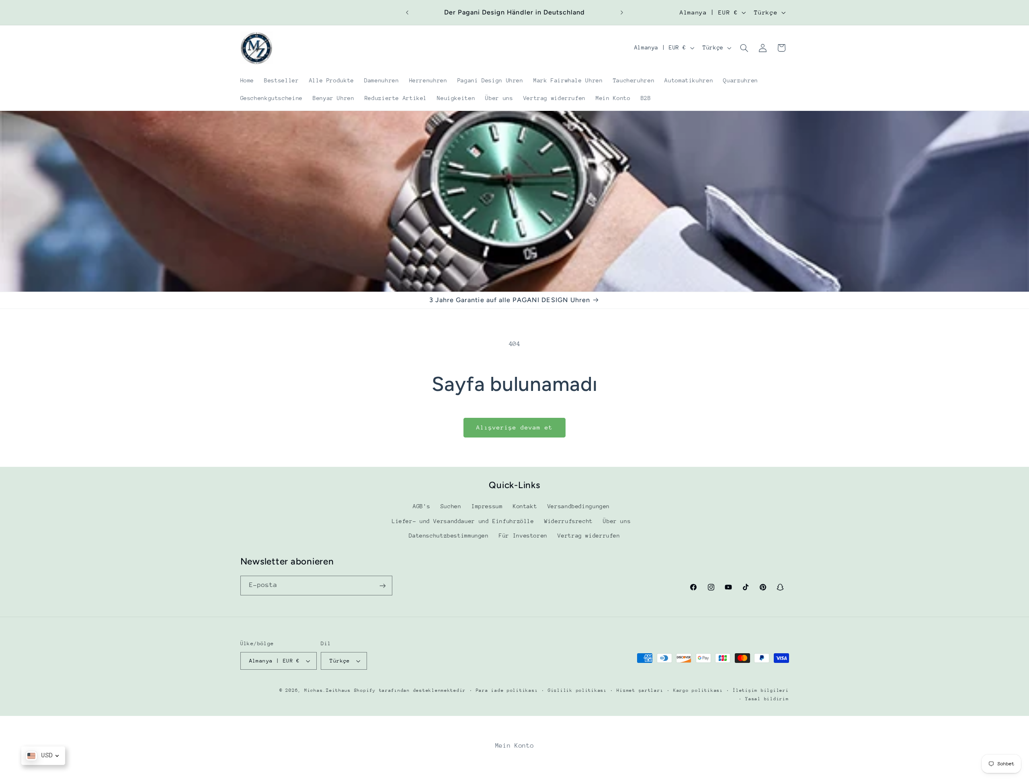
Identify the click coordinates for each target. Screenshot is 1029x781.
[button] (744, 48)
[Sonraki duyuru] (622, 12)
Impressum (487, 506)
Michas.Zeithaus (329, 690)
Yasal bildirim (767, 698)
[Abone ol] (382, 585)
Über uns (617, 521)
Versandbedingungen (578, 506)
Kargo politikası (698, 690)
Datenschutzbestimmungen (449, 536)
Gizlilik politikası (577, 690)
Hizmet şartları (640, 690)
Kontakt (525, 506)
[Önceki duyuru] (407, 12)
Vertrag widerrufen (589, 536)
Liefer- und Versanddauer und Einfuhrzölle (463, 521)
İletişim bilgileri (761, 690)
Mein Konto (514, 745)
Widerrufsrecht (568, 521)
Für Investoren (523, 536)
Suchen (451, 506)
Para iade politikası (507, 690)
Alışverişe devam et (514, 427)
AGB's (421, 506)
